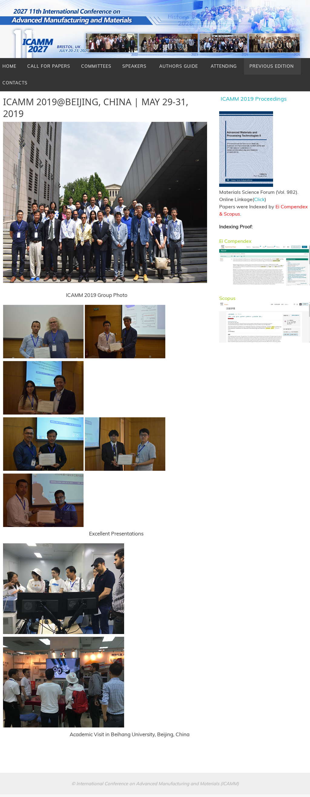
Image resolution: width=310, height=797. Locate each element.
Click (259, 199)
